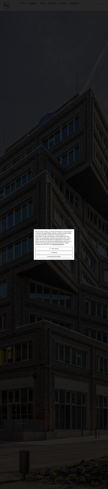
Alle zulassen (55, 248)
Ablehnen (54, 252)
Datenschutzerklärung (58, 244)
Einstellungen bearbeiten (54, 256)
